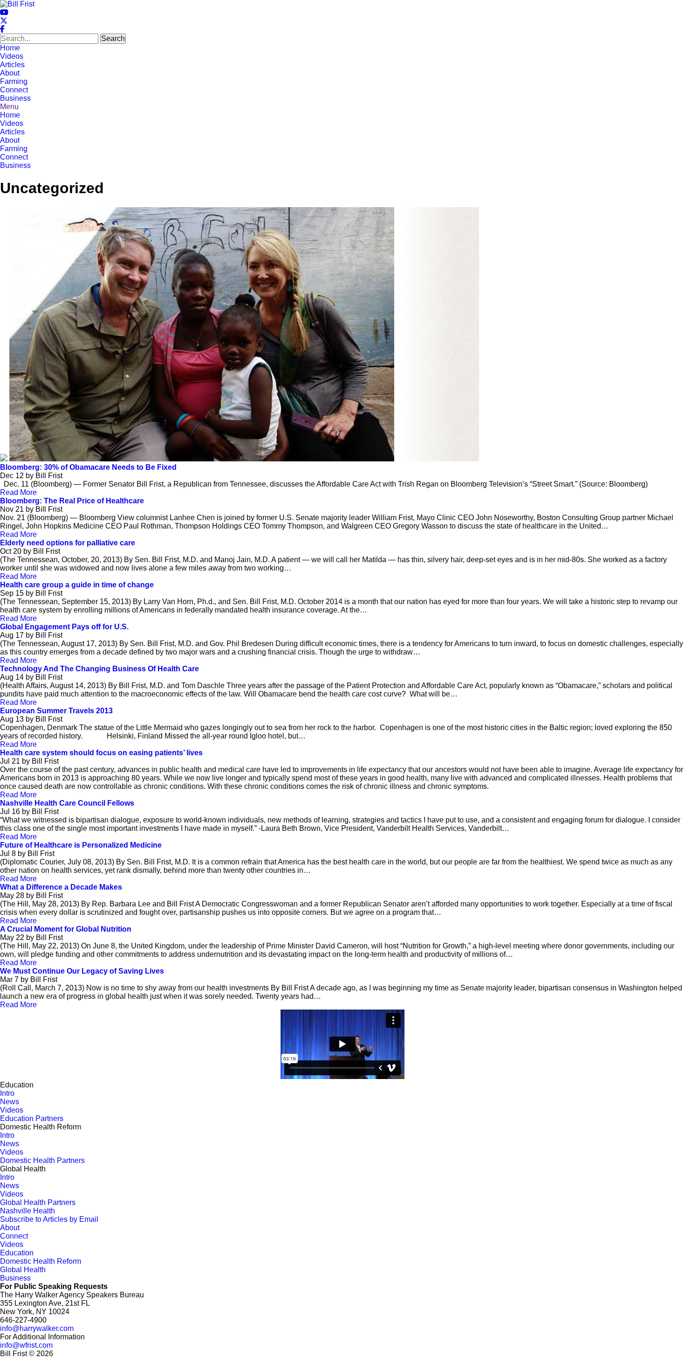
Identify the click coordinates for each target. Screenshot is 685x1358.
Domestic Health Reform (40, 1261)
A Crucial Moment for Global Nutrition (65, 929)
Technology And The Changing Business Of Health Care (99, 669)
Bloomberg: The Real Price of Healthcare (72, 501)
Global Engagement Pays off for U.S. (64, 627)
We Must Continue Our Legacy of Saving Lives (82, 971)
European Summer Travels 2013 (56, 711)
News (9, 1102)
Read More (18, 492)
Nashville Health (27, 1211)
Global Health (23, 1270)
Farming (13, 81)
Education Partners (31, 1118)
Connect (14, 90)
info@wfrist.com (26, 1345)
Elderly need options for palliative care (67, 543)
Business (15, 98)
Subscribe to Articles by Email (49, 1219)
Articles (12, 65)
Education (17, 1253)
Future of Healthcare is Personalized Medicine (81, 845)
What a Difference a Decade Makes (61, 887)
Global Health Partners (37, 1202)
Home (10, 48)
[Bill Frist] (17, 4)
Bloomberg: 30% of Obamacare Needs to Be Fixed (88, 467)
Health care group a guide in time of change (77, 585)
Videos (11, 56)
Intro (7, 1093)
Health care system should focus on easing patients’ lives (101, 753)
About (10, 73)
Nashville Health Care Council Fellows (67, 803)
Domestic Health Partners (42, 1160)
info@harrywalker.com (37, 1328)
